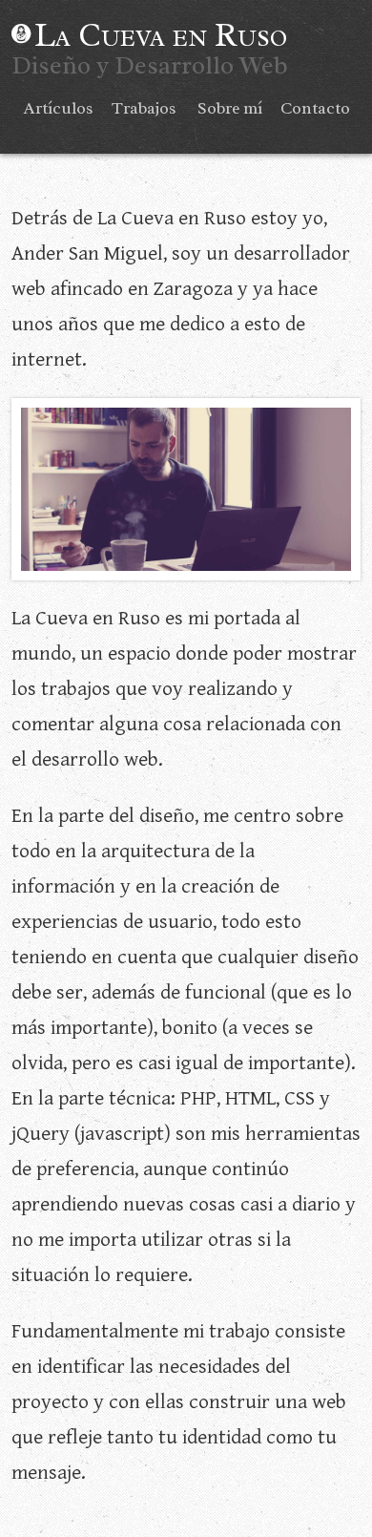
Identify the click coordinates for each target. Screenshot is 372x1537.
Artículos (58, 107)
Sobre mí (229, 107)
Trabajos (144, 107)
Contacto (315, 107)
